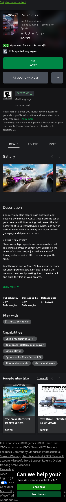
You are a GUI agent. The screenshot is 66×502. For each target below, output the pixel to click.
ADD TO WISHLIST (27, 77)
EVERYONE (22, 93)
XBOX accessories (11, 447)
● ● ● (57, 78)
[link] (19, 408)
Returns (47, 460)
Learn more (27, 118)
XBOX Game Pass (47, 443)
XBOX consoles (9, 443)
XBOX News (30, 447)
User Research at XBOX (37, 456)
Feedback (6, 452)
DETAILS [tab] (13, 144)
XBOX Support (48, 447)
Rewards (5, 469)
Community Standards (27, 452)
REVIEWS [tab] (33, 144)
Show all (42, 378)
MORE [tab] (52, 144)
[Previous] (52, 156)
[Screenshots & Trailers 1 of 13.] (28, 178)
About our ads (9, 500)
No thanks (38, 494)
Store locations (20, 465)
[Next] (59, 156)
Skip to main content (13, 2)
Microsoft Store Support (26, 460)
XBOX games (28, 443)
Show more (9, 286)
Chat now (39, 487)
